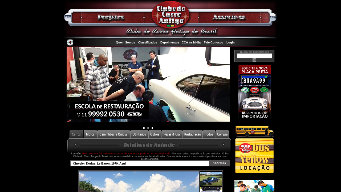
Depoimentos (169, 42)
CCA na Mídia (191, 42)
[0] (144, 128)
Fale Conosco (213, 42)
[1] (148, 128)
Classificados (147, 42)
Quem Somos (125, 42)
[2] (152, 128)
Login (230, 42)
